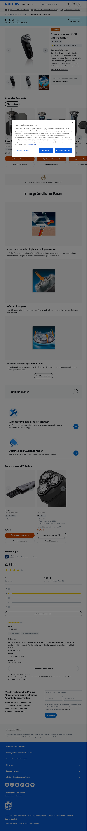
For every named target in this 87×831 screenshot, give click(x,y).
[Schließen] (71, 122)
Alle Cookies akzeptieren (62, 150)
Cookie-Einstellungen (21, 150)
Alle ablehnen (45, 150)
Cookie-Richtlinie (31, 145)
